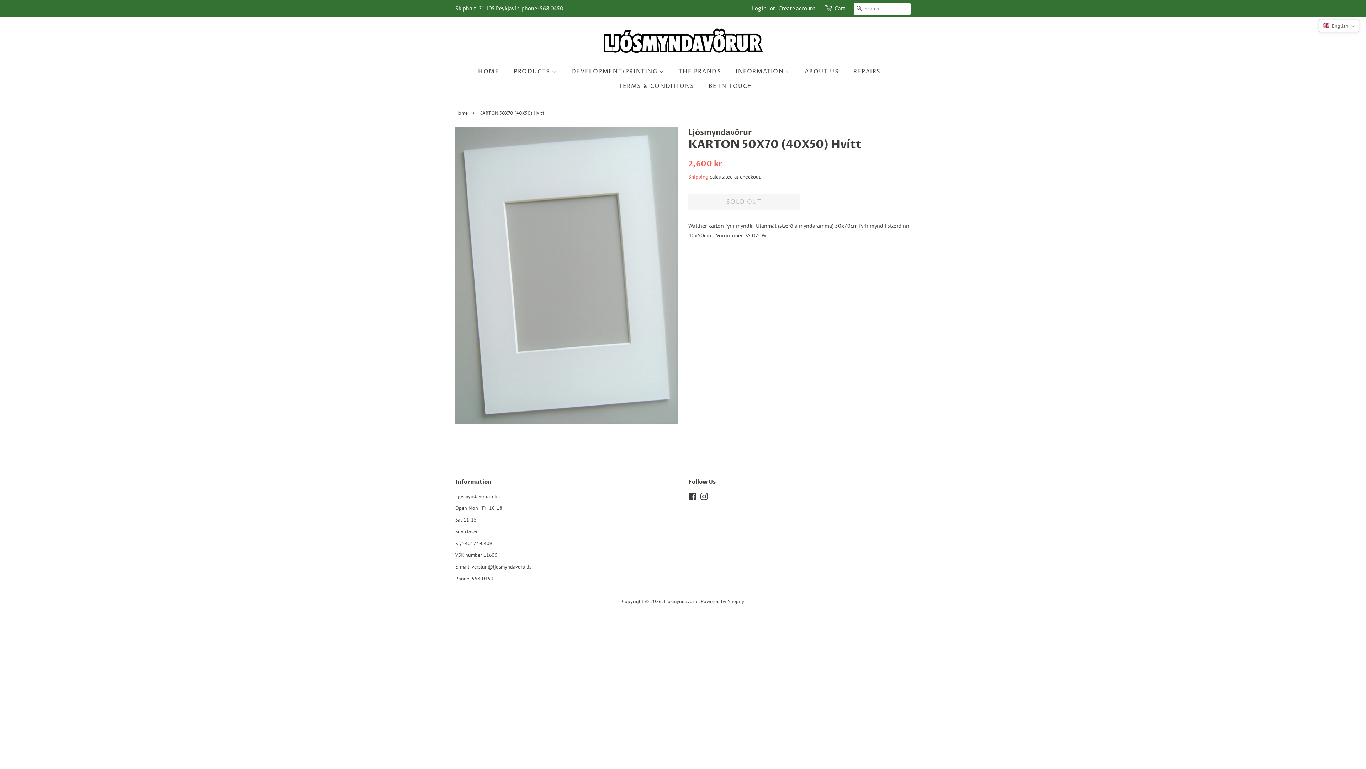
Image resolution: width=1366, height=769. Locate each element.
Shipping (698, 176)
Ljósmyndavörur (681, 601)
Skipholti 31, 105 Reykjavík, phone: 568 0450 (509, 8)
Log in (759, 8)
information (761, 71)
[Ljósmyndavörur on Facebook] (692, 498)
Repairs (867, 71)
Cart (840, 8)
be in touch (731, 86)
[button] (1339, 26)
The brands (699, 71)
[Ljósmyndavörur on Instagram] (704, 498)
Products (533, 71)
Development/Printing (615, 71)
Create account (797, 8)
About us (822, 71)
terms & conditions (656, 86)
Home (488, 71)
